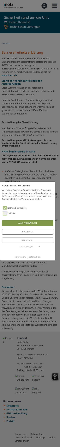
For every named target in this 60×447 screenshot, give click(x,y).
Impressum (20, 257)
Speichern (28, 240)
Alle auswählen (27, 223)
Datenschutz (34, 257)
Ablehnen (27, 231)
